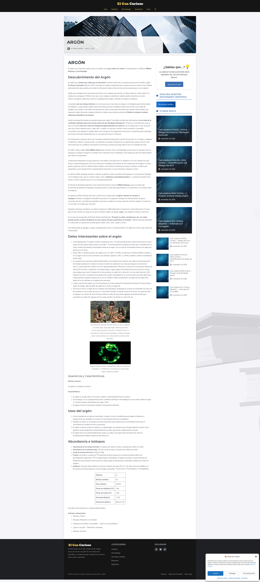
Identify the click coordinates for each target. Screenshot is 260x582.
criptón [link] (117, 223)
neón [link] (112, 223)
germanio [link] (101, 424)
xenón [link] (124, 223)
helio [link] (108, 223)
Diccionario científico (165, 104)
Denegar (232, 573)
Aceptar (215, 573)
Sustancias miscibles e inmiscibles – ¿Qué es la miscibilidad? (95, 524)
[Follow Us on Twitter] (160, 549)
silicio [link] (148, 289)
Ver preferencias (249, 573)
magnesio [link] (114, 198)
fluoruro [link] (116, 399)
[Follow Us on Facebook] (156, 549)
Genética (114, 9)
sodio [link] (106, 109)
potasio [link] (91, 115)
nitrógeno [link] (81, 93)
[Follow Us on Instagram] (164, 549)
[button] (256, 556)
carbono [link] (122, 96)
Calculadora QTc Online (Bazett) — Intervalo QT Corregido (170, 224)
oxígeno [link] (145, 88)
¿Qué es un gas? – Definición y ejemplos (88, 527)
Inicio (105, 9)
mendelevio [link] (147, 256)
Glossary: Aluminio (79, 531)
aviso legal (188, 574)
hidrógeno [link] (119, 153)
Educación (114, 560)
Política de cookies (222, 578)
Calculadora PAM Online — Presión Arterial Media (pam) (181, 273)
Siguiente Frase (174, 84)
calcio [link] (124, 272)
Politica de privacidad (176, 574)
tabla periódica (100, 508)
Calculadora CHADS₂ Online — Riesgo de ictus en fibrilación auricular (174, 132)
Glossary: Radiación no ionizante (85, 520)
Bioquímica (139, 9)
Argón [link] (76, 62)
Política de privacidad (234, 578)
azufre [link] (110, 294)
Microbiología (126, 9)
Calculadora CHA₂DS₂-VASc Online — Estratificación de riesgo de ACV (172, 163)
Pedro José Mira (78, 48)
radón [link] (130, 228)
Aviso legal (244, 578)
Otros (149, 9)
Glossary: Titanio (79, 516)
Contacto (164, 574)
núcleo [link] (86, 294)
